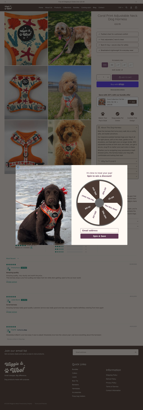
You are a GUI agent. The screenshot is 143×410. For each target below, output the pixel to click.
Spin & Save (99, 236)
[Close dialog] (18, 167)
